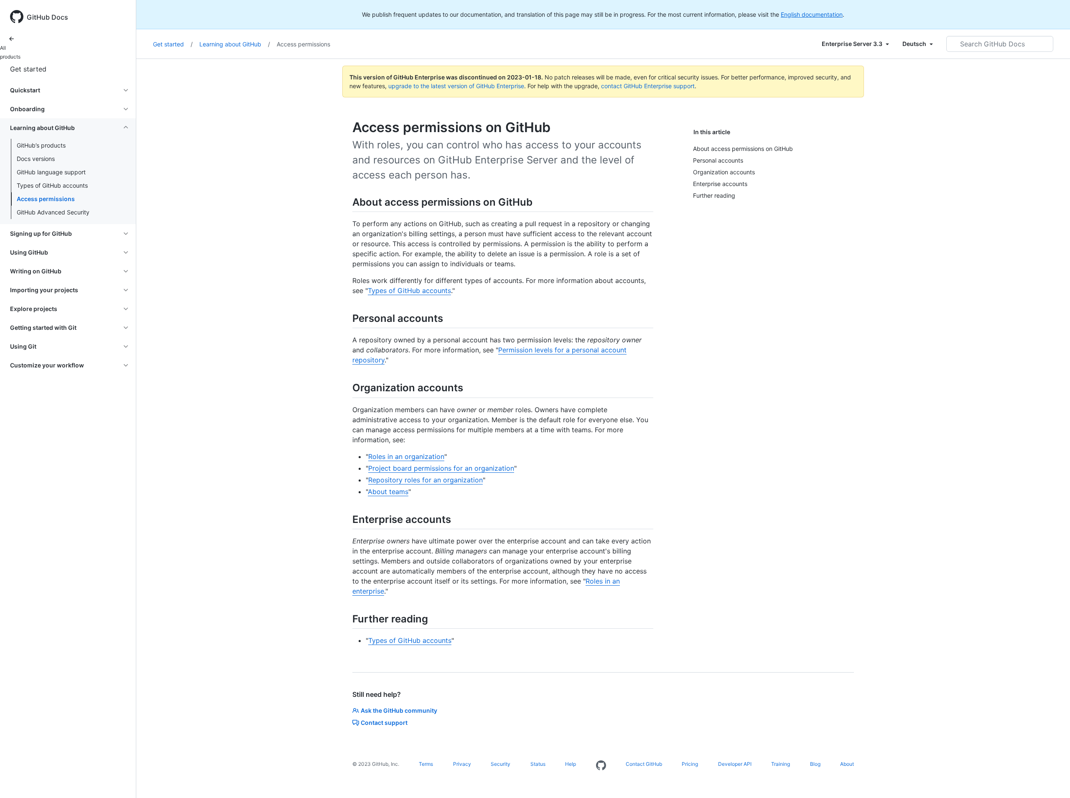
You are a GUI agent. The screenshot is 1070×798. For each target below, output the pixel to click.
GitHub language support (51, 172)
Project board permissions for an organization (441, 468)
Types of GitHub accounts (52, 185)
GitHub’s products (41, 145)
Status (537, 764)
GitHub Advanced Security (53, 212)
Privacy (462, 764)
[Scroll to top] (1051, 779)
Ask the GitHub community (399, 710)
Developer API (735, 764)
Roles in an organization (406, 456)
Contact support (384, 722)
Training (780, 764)
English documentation (812, 14)
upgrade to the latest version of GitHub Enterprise (456, 85)
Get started (28, 69)
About (847, 764)
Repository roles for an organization (425, 480)
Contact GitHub (644, 764)
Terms (426, 764)
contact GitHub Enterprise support (648, 85)
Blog (815, 764)
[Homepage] (601, 765)
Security (500, 764)
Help (570, 764)
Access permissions (46, 198)
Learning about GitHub (234, 44)
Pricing (690, 764)
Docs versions (36, 158)
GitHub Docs (47, 17)
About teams (388, 491)
